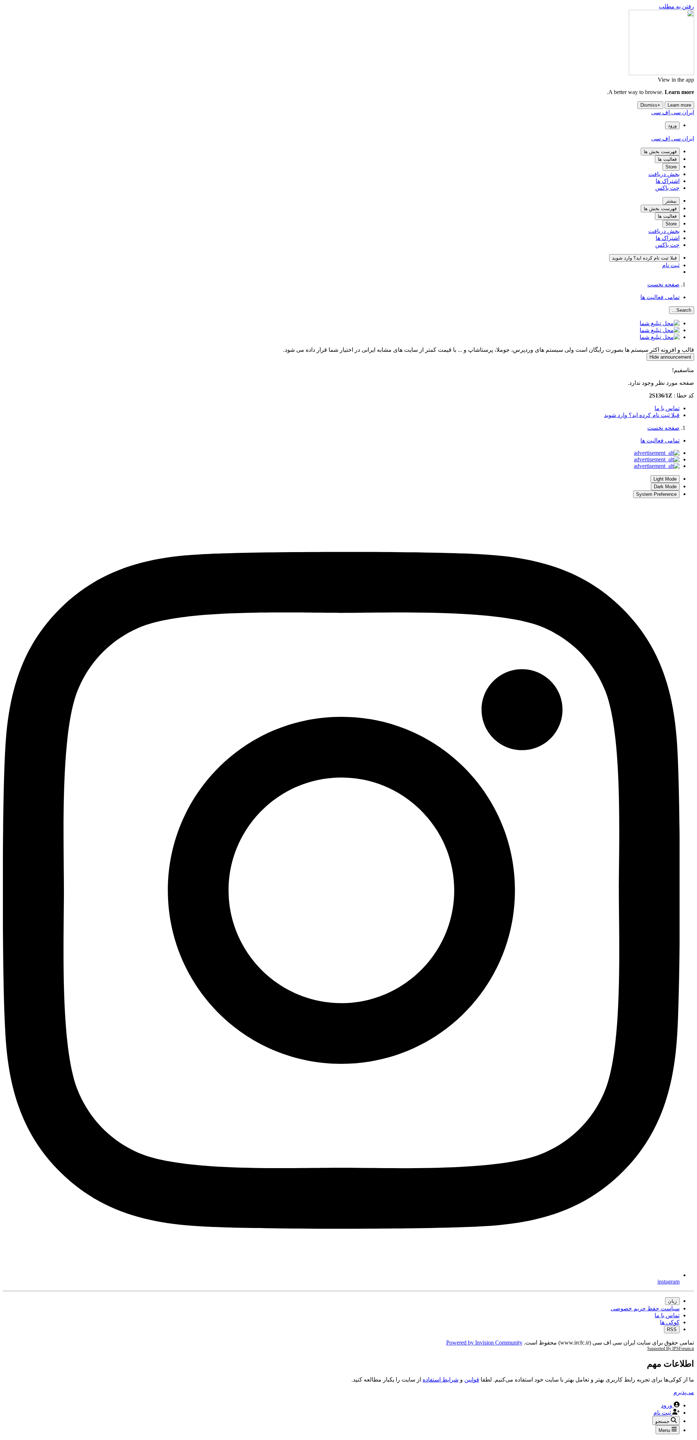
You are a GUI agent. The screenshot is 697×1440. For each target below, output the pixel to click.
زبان (672, 1301)
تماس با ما (667, 408)
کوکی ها (670, 1322)
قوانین (471, 1379)
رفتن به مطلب (676, 6)
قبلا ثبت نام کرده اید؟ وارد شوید (642, 415)
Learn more (679, 105)
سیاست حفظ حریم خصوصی (645, 1308)
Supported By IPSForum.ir (670, 1348)
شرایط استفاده (440, 1379)
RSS (672, 1329)
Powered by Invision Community (484, 1342)
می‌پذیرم (683, 1392)
